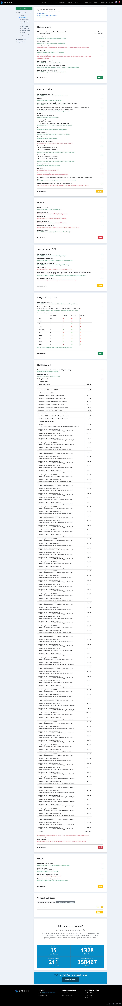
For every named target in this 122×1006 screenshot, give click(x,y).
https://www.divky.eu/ (44, 17)
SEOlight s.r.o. (115, 1003)
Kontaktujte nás (70, 980)
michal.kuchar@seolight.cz (49, 992)
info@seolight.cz (79, 974)
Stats (120, 1003)
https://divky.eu (43, 13)
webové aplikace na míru (116, 1004)
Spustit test (24, 8)
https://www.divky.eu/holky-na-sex (48, 15)
